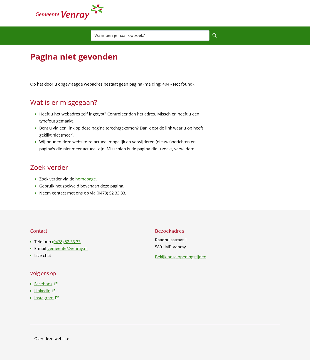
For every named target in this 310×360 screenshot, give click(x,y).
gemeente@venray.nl (67, 248)
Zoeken (214, 35)
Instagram (46, 297)
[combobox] (150, 35)
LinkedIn (44, 290)
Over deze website (51, 338)
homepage (85, 179)
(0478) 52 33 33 (66, 241)
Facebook (45, 283)
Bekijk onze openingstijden (180, 256)
